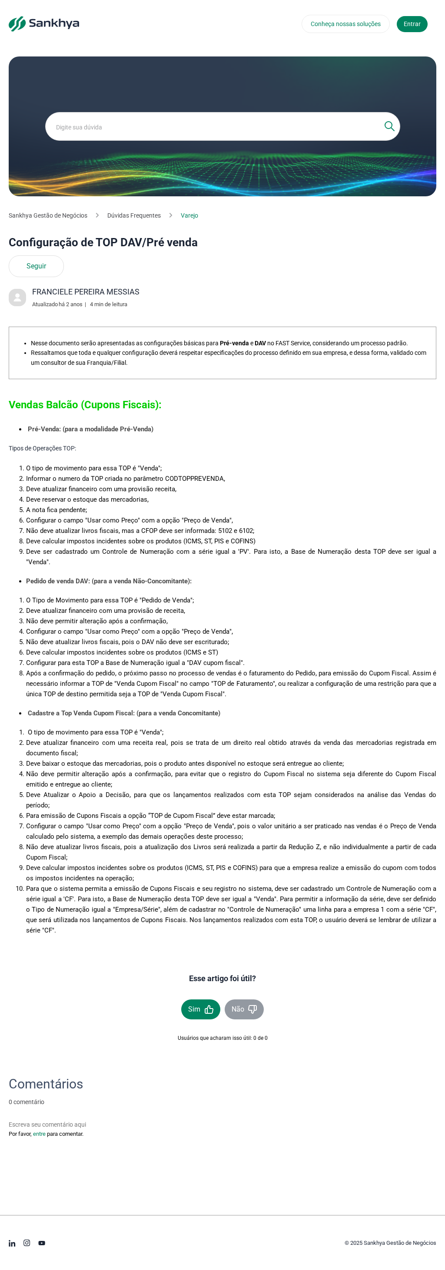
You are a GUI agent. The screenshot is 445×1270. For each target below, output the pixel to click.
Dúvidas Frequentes (134, 215)
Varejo (189, 215)
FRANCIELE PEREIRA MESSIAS (85, 291)
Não (238, 1009)
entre (39, 1134)
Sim (194, 1009)
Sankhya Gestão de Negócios (48, 215)
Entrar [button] (412, 23)
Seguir (36, 266)
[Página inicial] (44, 23)
